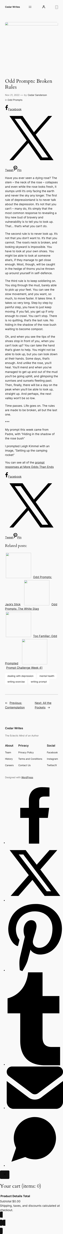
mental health (46, 675)
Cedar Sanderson (37, 95)
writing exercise (16, 681)
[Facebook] (35, 842)
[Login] (43, 6)
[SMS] (35, 1165)
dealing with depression (20, 675)
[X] (35, 900)
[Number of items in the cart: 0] (56, 7)
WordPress (27, 777)
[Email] (35, 1107)
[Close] (4, 1174)
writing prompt (39, 681)
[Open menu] (30, 7)
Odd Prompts (15, 99)
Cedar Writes (12, 6)
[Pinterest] (35, 970)
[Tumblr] (35, 1064)
